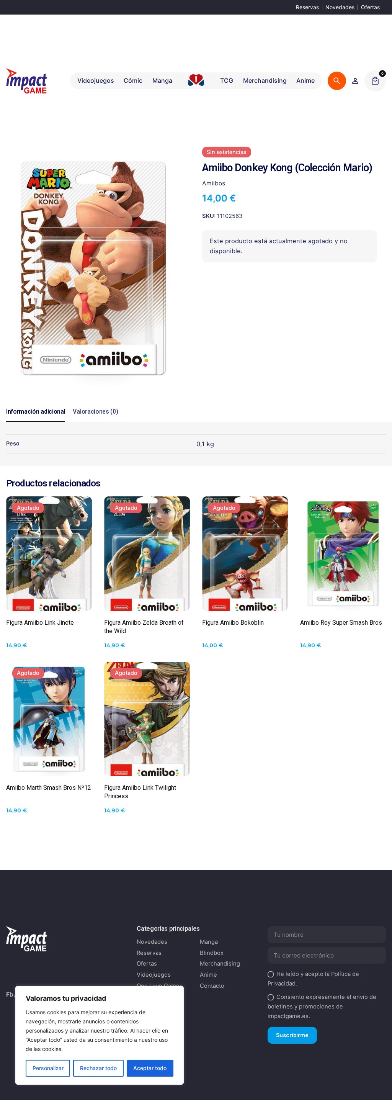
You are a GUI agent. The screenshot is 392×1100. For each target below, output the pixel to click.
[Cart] (375, 81)
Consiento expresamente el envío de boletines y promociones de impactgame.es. (322, 1007)
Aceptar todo (150, 1068)
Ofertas (370, 7)
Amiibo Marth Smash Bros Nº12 (48, 787)
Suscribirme (292, 1035)
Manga (209, 941)
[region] (99, 1035)
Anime (208, 974)
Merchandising (220, 963)
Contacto (212, 985)
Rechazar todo (98, 1068)
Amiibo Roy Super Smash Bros (341, 622)
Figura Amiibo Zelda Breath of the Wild (144, 627)
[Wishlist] (355, 81)
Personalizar (48, 1068)
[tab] (35, 421)
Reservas (307, 7)
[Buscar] (337, 81)
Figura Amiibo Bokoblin (233, 622)
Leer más (49, 599)
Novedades (339, 7)
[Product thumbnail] (49, 553)
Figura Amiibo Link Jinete (40, 622)
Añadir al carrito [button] (343, 599)
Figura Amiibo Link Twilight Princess (140, 792)
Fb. (10, 994)
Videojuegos (154, 974)
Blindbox (212, 952)
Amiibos (213, 183)
